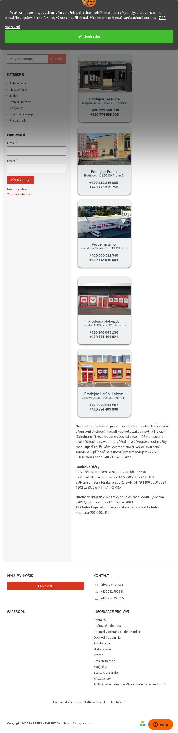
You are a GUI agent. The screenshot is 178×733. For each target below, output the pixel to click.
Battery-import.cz (96, 702)
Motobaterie (18, 89)
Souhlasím (92, 36)
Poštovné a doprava (108, 626)
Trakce (14, 96)
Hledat (57, 59)
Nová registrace (18, 189)
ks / (45, 586)
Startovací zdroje (22, 114)
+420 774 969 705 (112, 598)
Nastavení (12, 27)
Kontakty (100, 620)
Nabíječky (16, 108)
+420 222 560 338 (112, 591)
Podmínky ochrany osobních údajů (117, 632)
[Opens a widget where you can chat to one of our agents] (160, 725)
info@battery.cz (112, 584)
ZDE (162, 17)
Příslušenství (18, 120)
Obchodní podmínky (107, 637)
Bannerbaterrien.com (67, 702)
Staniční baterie (20, 102)
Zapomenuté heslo (20, 194)
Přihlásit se (21, 180)
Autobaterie (18, 83)
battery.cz (118, 702)
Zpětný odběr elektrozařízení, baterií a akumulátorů (129, 684)
